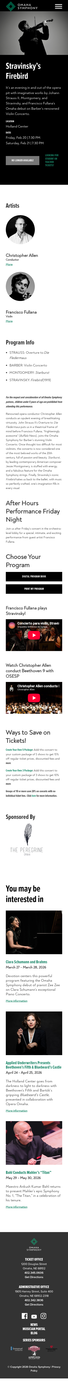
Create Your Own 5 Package (19, 750)
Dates (8, 132)
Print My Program (34, 589)
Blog (34, 1333)
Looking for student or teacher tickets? (51, 160)
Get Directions (34, 1277)
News (34, 1325)
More (9, 264)
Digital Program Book (34, 576)
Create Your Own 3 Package (19, 771)
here (34, 796)
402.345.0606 (34, 1273)
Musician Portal (34, 1329)
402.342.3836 (34, 1300)
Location (10, 121)
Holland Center (17, 126)
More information (16, 1001)
